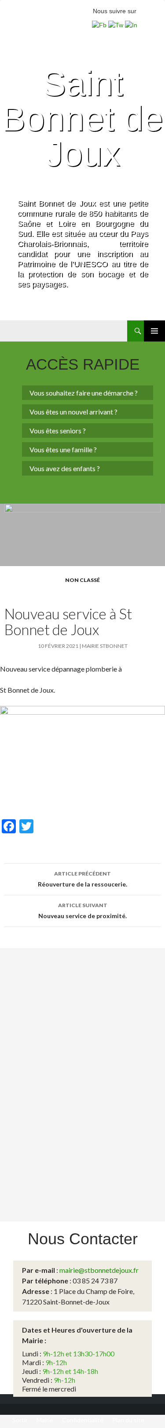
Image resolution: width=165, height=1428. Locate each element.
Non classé (82, 580)
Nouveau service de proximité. (82, 910)
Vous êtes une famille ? (63, 449)
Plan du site (128, 1420)
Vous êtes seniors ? (57, 430)
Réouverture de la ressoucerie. (82, 879)
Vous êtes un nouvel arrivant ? (73, 411)
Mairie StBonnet (105, 646)
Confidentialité (82, 1420)
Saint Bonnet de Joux (82, 118)
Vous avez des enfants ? (64, 468)
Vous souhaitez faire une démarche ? (83, 393)
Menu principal (154, 331)
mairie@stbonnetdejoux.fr (99, 1270)
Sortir (20, 1420)
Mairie (45, 1420)
